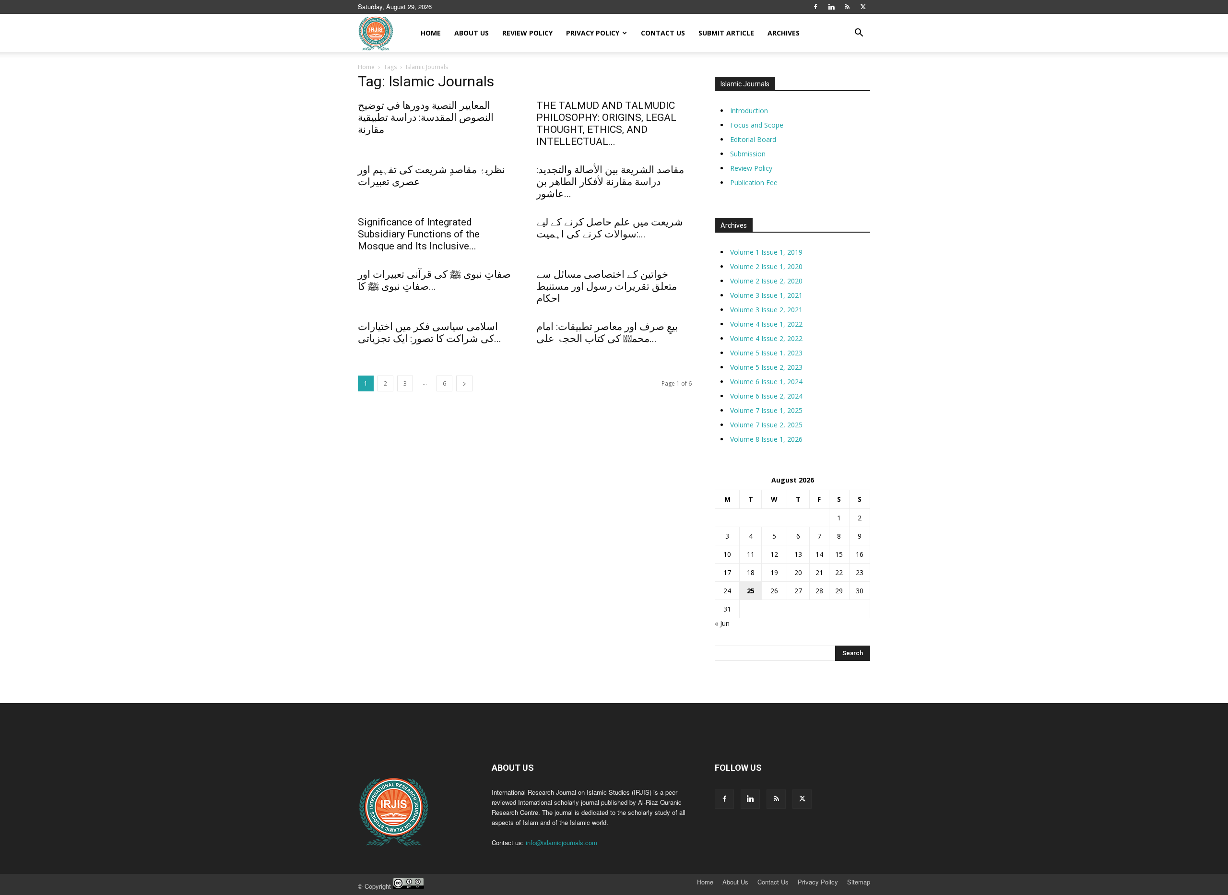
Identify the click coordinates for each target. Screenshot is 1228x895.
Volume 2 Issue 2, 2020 (766, 280)
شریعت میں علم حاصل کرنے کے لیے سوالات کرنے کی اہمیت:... (609, 228)
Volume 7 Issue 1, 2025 (766, 410)
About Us (471, 32)
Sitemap (858, 882)
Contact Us (663, 32)
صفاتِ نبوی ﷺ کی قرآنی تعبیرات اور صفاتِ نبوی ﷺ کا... (434, 280)
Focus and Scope (756, 125)
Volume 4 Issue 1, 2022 (766, 324)
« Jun (722, 623)
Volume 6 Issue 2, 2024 (766, 395)
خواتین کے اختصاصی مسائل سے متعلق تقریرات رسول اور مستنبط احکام (606, 286)
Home (431, 32)
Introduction (749, 110)
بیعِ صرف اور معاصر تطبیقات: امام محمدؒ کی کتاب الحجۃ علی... (607, 332)
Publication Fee (754, 182)
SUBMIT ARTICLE (726, 32)
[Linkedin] (831, 6)
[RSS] (847, 6)
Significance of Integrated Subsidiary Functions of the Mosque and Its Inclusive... (419, 234)
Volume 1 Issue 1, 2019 (766, 252)
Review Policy (527, 32)
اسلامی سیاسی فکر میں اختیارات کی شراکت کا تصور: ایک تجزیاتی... (429, 332)
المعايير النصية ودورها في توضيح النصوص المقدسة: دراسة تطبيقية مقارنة (426, 117)
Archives (784, 32)
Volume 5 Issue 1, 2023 (766, 352)
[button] (858, 33)
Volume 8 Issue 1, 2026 (766, 439)
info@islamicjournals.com (561, 842)
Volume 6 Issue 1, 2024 (766, 381)
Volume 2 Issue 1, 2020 (766, 266)
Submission (748, 153)
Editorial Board (753, 139)
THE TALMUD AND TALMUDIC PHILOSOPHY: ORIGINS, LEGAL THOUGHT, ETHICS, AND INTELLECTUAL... (606, 123)
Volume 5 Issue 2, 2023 (766, 367)
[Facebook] (815, 6)
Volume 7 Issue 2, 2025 (766, 424)
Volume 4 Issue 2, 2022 (766, 338)
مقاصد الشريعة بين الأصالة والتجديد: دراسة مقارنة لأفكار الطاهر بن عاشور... (610, 182)
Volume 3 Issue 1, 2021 (766, 295)
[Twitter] (863, 6)
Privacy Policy (592, 32)
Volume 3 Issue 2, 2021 (766, 309)
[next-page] (464, 383)
